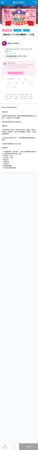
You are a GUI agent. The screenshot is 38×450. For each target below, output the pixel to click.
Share (33, 6)
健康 (17, 83)
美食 (23, 83)
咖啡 (25, 79)
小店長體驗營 (10, 79)
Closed (28, 447)
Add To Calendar (10, 53)
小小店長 (9, 83)
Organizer (5, 448)
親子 (19, 79)
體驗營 (15, 87)
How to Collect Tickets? (15, 73)
